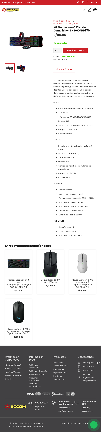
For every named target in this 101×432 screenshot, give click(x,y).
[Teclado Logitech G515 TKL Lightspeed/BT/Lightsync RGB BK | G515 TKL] (18, 263)
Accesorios (58, 362)
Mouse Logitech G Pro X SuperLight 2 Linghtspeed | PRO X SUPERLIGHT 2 (82, 283)
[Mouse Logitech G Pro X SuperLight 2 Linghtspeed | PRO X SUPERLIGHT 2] (82, 263)
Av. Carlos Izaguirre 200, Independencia (89, 377)
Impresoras (58, 369)
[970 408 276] (31, 404)
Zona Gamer (66, 21)
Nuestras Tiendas (13, 368)
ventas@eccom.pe (91, 362)
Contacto (9, 379)
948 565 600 (88, 370)
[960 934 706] (80, 366)
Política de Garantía (38, 371)
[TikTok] (97, 2)
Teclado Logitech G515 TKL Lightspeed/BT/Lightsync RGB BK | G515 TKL (19, 283)
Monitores (57, 376)
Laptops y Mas (60, 372)
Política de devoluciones (35, 385)
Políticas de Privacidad (34, 366)
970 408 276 (41, 402)
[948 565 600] (80, 370)
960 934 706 (88, 366)
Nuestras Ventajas (13, 372)
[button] (50, 292)
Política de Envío (36, 374)
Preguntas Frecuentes (34, 379)
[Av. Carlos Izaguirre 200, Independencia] (80, 377)
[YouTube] (92, 2)
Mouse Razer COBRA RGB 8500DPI (50, 281)
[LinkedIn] (88, 2)
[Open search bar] (84, 10)
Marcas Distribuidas (14, 375)
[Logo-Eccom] (10, 9)
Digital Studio (83, 423)
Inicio (55, 21)
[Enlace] (89, 9)
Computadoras (60, 365)
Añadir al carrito (75, 50)
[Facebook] (78, 2)
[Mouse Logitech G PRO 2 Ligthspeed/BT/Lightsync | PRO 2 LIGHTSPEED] (18, 312)
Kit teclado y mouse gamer (65, 23)
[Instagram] (83, 2)
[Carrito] (95, 10)
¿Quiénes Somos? (13, 365)
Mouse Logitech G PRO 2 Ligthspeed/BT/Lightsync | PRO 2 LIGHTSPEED (19, 331)
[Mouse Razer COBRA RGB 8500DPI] (50, 263)
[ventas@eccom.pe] (80, 362)
